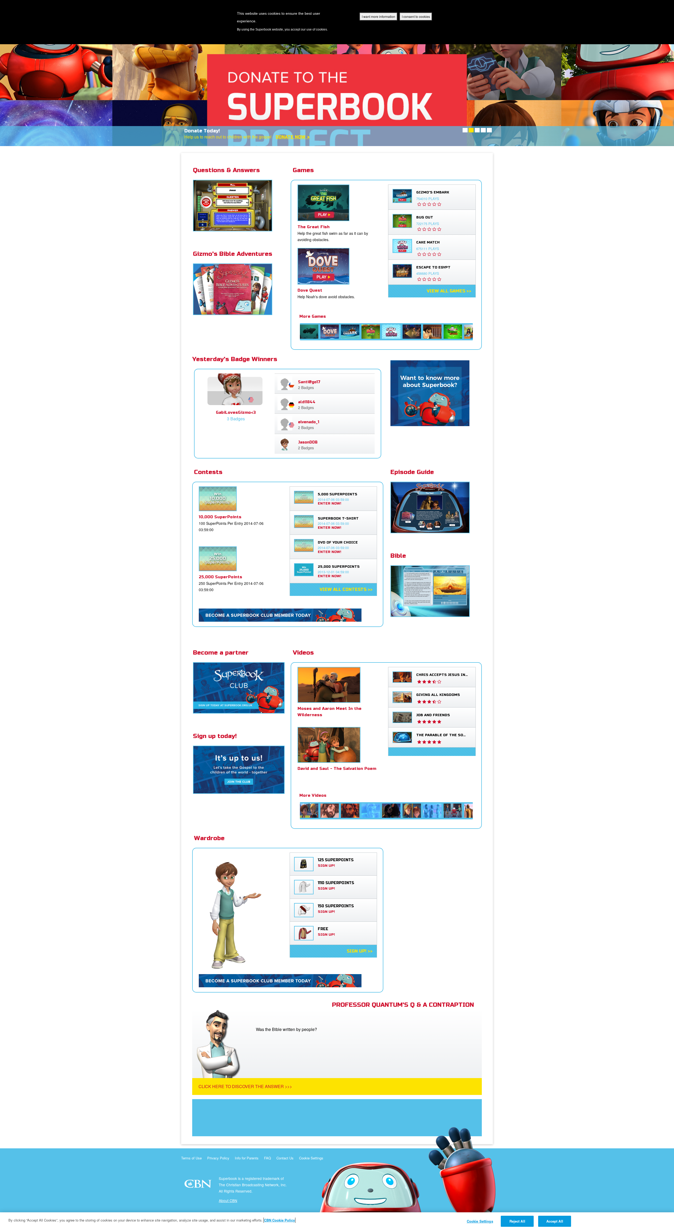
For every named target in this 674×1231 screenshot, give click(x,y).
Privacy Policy (218, 1157)
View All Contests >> (346, 589)
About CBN (228, 1200)
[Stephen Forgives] (329, 811)
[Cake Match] (391, 332)
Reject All (517, 1221)
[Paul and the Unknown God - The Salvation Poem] (453, 811)
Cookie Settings (311, 1157)
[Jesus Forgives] (370, 811)
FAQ (267, 1157)
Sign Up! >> (360, 951)
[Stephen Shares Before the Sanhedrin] (350, 811)
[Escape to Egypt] (412, 332)
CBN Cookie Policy (279, 1220)
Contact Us (285, 1157)
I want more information (378, 16)
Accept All (554, 1221)
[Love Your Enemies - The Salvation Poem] (309, 811)
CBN (198, 1185)
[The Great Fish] (309, 332)
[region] (337, 1221)
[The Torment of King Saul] (432, 332)
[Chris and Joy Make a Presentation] (412, 811)
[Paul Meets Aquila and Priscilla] (432, 811)
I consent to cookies (416, 16)
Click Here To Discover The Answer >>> (245, 1086)
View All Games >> (449, 291)
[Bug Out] (370, 332)
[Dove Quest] (329, 332)
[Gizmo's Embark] (350, 332)
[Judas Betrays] (391, 811)
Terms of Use (191, 1157)
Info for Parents (247, 1157)
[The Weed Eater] (453, 332)
